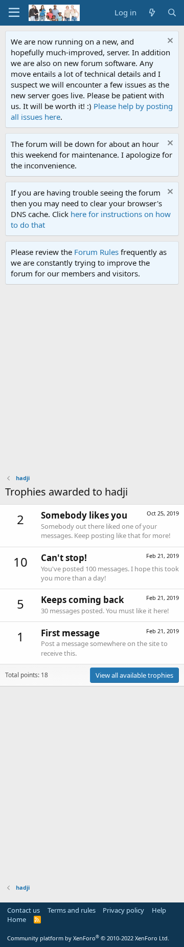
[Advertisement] (92, 382)
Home (16, 919)
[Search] (172, 12)
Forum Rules (96, 252)
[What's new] (152, 12)
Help (159, 910)
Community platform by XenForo (88, 938)
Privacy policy (123, 910)
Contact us (23, 910)
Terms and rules (72, 910)
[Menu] (14, 13)
